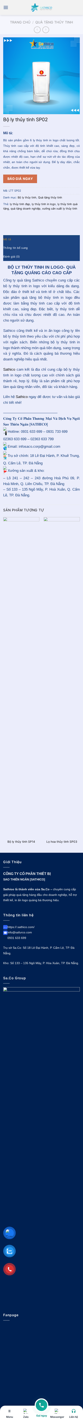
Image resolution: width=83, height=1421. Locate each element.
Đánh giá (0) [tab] (11, 256)
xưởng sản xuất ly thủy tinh (59, 208)
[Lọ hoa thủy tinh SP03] (62, 677)
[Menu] (5, 7)
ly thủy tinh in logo (44, 204)
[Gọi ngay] (41, 1408)
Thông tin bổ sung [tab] (15, 247)
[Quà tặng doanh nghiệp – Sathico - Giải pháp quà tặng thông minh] (41, 7)
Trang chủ (20, 22)
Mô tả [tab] (7, 239)
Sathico (9, 369)
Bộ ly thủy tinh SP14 (21, 841)
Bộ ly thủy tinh (27, 197)
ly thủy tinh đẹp (20, 204)
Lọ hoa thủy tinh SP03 (61, 841)
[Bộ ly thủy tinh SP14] (21, 677)
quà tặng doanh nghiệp (25, 208)
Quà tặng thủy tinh (54, 22)
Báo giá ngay (20, 179)
